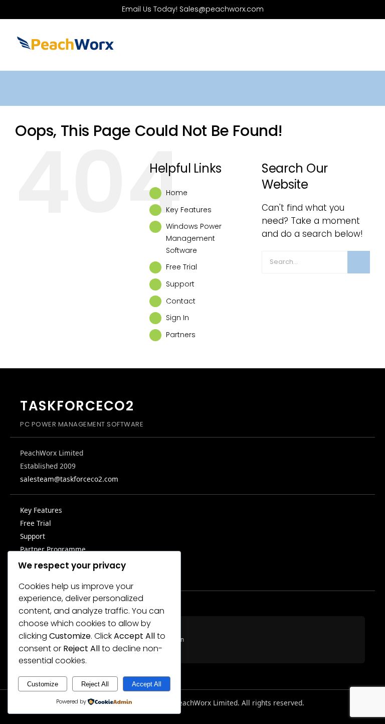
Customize (42, 684)
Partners (181, 335)
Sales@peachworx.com (221, 9)
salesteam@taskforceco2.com (69, 479)
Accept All (146, 684)
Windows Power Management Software (194, 238)
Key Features (189, 210)
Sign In (177, 318)
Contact (181, 301)
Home (176, 193)
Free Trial (181, 267)
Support (180, 284)
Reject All (95, 684)
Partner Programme (53, 549)
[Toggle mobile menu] (366, 48)
